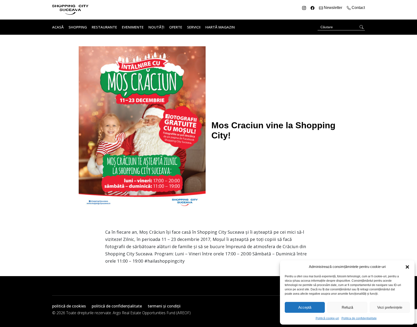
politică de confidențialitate (117, 306)
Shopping (78, 27)
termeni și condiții (164, 306)
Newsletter (333, 8)
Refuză (347, 307)
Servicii (194, 27)
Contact (358, 8)
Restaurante (104, 27)
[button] (407, 266)
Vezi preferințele (389, 307)
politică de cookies (69, 306)
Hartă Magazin (220, 27)
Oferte (175, 27)
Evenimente (133, 27)
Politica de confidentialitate (359, 318)
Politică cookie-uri (327, 318)
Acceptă (304, 307)
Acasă (58, 27)
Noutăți (156, 27)
